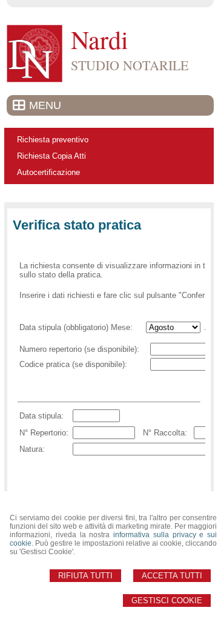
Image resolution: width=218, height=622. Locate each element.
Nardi (99, 39)
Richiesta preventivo (52, 139)
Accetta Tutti (172, 575)
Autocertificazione (48, 172)
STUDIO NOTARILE (129, 65)
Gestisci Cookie (166, 600)
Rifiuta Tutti (85, 575)
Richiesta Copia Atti (51, 155)
